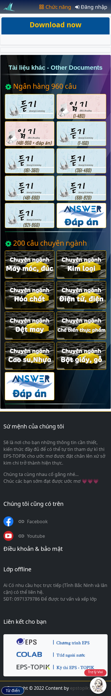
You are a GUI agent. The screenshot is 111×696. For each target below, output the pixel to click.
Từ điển (13, 690)
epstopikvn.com (87, 688)
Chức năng (58, 6)
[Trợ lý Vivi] (98, 685)
